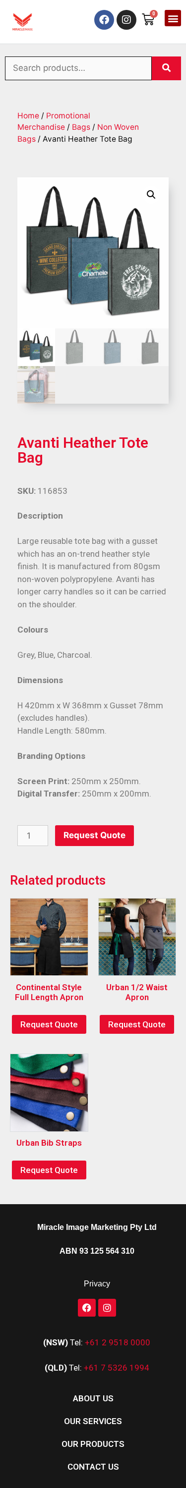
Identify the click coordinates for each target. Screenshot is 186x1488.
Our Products (93, 1444)
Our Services (93, 1421)
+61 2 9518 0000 (117, 1342)
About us (93, 1398)
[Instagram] (126, 20)
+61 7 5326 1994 (116, 1368)
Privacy (97, 1283)
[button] (173, 18)
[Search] (166, 68)
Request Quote (94, 835)
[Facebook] (104, 20)
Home (28, 115)
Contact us (93, 1467)
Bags (81, 127)
